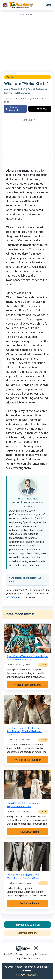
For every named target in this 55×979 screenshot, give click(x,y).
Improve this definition (28, 924)
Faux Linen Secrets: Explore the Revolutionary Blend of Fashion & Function (24, 731)
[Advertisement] (27, 43)
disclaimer (11, 597)
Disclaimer (32, 975)
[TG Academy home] (18, 5)
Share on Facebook (13, 108)
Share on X (42, 109)
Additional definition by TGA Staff (25, 579)
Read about (29, 684)
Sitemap (20, 975)
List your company (27, 932)
